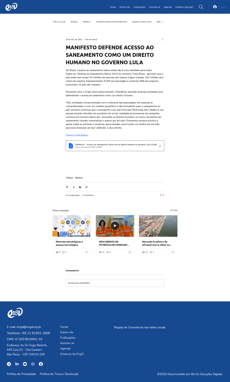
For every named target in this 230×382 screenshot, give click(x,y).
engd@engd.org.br (29, 327)
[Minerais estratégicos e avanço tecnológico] (72, 226)
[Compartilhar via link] (86, 187)
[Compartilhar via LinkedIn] (80, 187)
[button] (201, 7)
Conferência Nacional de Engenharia (111, 22)
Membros (87, 22)
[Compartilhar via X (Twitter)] (73, 187)
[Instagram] (33, 364)
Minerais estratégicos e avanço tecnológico (69, 243)
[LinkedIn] (17, 364)
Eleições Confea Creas (141, 22)
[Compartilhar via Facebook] (67, 187)
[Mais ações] (162, 39)
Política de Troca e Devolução (59, 374)
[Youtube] (25, 364)
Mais (159, 22)
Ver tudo (174, 210)
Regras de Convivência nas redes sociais (140, 327)
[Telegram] (9, 364)
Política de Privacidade (21, 374)
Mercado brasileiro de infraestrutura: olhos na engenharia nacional (156, 243)
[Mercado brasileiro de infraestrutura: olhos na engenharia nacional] (158, 226)
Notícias (74, 22)
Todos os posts (58, 22)
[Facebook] (41, 364)
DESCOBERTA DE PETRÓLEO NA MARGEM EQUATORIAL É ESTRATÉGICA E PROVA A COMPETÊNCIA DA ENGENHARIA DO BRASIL (114, 243)
